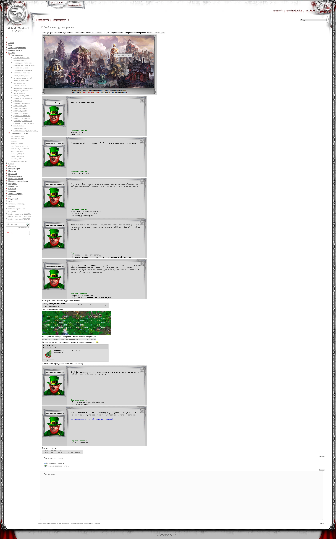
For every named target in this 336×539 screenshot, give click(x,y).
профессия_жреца (21, 113)
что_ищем (12, 211)
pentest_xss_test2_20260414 (19, 216)
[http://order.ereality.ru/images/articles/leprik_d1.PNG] (94, 136)
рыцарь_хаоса (16, 158)
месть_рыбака (19, 93)
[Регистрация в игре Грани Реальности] (75, 7)
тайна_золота (19, 126)
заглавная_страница (22, 73)
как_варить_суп (20, 83)
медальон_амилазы (21, 91)
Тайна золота (96, 33)
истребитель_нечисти (19, 146)
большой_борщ (20, 60)
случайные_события (19, 161)
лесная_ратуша (20, 85)
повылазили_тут (20, 106)
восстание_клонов (21, 68)
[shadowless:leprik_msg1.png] (69, 340)
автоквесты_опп (17, 138)
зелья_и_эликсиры (21, 80)
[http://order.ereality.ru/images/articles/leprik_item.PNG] (75, 362)
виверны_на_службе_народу (25, 65)
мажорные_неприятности (23, 88)
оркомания (18, 101)
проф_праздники (17, 156)
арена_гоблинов (17, 143)
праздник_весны (20, 111)
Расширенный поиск (24, 227)
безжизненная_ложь (22, 58)
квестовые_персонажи (20, 149)
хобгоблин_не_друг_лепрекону (26, 131)
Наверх (321, 523)
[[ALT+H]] (17, 17)
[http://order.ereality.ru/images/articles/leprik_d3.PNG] (94, 217)
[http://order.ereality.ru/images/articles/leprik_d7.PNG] (94, 446)
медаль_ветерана (18, 153)
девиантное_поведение (23, 70)
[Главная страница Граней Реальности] (57, 5)
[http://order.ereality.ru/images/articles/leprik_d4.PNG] (94, 258)
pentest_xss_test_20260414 (19, 219)
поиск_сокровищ (20, 108)
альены (14, 141)
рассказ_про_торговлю (23, 121)
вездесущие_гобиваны (23, 63)
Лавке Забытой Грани (156, 33)
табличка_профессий (16, 209)
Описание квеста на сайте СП (58, 466)
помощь (11, 206)
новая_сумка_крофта (22, 96)
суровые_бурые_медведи (24, 123)
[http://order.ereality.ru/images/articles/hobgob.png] (76, 335)
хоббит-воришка (20, 128)
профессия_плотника (22, 116)
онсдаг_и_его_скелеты (23, 98)
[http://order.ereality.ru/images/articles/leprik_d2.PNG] (94, 177)
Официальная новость (55, 463)
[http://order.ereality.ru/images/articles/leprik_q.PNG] (75, 307)
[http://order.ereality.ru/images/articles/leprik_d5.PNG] (94, 299)
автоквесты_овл (17, 136)
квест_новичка (16, 151)
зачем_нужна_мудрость (23, 75)
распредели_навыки (22, 118)
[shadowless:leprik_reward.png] (62, 453)
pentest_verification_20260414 (20, 214)
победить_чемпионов (22, 103)
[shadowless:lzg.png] (99, 95)
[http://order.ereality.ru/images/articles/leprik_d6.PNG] (94, 405)
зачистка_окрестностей (23, 78)
